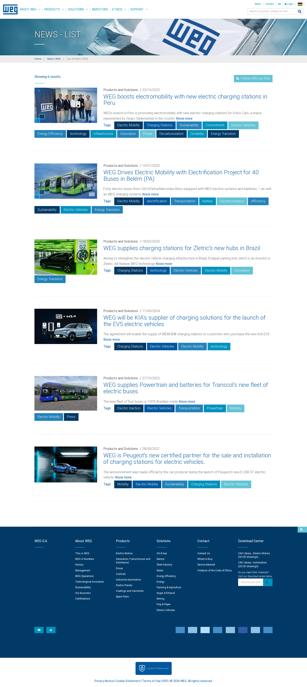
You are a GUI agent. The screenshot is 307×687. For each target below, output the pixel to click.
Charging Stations (160, 125)
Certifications (82, 598)
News (258, 4)
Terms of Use (151, 681)
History (79, 564)
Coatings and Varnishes (130, 591)
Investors (100, 9)
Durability (197, 134)
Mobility (235, 408)
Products (52, 9)
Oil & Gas (162, 553)
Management (82, 570)
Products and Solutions (120, 90)
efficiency (258, 201)
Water (160, 570)
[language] (301, 4)
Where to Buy (204, 559)
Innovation (128, 134)
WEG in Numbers (84, 559)
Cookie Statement (128, 681)
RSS (165, 681)
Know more (184, 118)
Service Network (206, 564)
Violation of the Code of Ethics (214, 570)
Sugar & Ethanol (166, 593)
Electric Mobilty (128, 125)
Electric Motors (124, 553)
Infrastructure (103, 134)
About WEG (28, 9)
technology (78, 134)
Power (147, 134)
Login (290, 4)
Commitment (215, 125)
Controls (121, 574)
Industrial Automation (128, 579)
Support (137, 9)
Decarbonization (172, 134)
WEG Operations (84, 576)
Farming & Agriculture (169, 587)
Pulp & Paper (163, 604)
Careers (269, 4)
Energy (160, 581)
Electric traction (128, 408)
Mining (160, 598)
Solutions (76, 9)
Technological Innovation (89, 581)
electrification (157, 201)
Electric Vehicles (243, 125)
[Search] (300, 11)
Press (71, 417)
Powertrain (215, 408)
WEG (9, 9)
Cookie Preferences (157, 668)
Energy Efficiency (50, 134)
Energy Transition (223, 134)
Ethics (117, 9)
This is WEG (82, 553)
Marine (160, 559)
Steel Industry (164, 564)
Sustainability (189, 125)
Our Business (83, 593)
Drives (119, 568)
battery (207, 201)
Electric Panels (124, 585)
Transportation (184, 201)
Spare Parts (122, 596)
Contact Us (203, 553)
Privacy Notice (104, 681)
